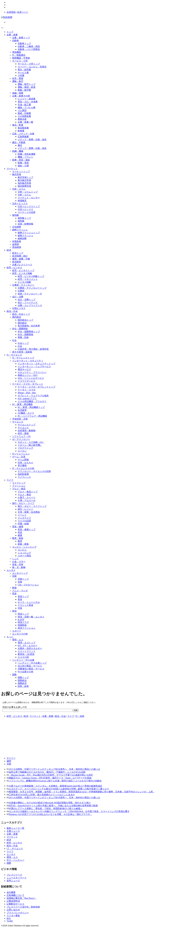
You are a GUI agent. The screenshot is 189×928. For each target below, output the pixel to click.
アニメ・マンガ (20, 590)
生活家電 (22, 410)
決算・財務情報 (25, 224)
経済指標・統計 (20, 256)
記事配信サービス (15, 904)
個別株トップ (24, 218)
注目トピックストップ (29, 206)
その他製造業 (24, 116)
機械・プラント (25, 157)
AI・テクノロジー (21, 439)
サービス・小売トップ (29, 64)
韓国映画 (22, 625)
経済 (9, 250)
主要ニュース (13, 831)
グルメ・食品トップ (28, 491)
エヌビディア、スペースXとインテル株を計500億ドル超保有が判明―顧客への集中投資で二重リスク (59, 789)
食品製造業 (23, 128)
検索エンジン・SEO (27, 375)
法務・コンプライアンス (30, 305)
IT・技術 (80, 716)
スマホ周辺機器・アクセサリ (32, 401)
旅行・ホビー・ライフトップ (32, 506)
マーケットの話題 (26, 212)
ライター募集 (13, 915)
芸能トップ (23, 579)
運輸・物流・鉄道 (26, 87)
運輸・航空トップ (26, 84)
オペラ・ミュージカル (29, 602)
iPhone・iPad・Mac (27, 393)
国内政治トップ (25, 320)
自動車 (15, 40)
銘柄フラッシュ (20, 230)
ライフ (10, 480)
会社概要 (11, 892)
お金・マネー (18, 561)
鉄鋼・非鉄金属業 (26, 154)
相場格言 (22, 200)
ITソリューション (21, 454)
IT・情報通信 (18, 55)
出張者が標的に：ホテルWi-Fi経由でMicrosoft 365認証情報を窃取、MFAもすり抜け (50, 802)
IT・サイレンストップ (23, 358)
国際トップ (23, 677)
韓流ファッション (26, 628)
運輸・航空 (17, 81)
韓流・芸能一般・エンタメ (31, 617)
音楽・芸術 (17, 564)
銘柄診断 (22, 238)
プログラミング (25, 448)
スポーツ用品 (24, 555)
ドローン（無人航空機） (30, 445)
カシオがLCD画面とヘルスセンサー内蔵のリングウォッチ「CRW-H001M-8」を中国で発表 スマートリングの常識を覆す (69, 811)
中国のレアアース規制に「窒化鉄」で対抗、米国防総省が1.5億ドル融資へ (45, 808)
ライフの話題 (24, 521)
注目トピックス (20, 203)
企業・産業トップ (21, 37)
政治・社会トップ (21, 314)
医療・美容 (23, 163)
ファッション (18, 486)
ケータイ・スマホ (26, 390)
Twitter (10, 921)
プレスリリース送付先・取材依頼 (23, 907)
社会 (14, 340)
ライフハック (24, 477)
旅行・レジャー (25, 509)
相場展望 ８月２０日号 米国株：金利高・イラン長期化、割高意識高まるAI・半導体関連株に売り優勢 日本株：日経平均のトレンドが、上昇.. (81, 792)
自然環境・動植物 (26, 430)
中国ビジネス (18, 308)
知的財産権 (23, 474)
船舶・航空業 (24, 90)
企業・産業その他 (21, 96)
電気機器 (16, 52)
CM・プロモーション (28, 585)
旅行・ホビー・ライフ (23, 503)
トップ (10, 32)
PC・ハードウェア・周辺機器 (32, 416)
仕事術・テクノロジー (23, 285)
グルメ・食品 (18, 489)
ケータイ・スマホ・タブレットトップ (36, 387)
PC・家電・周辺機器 (22, 404)
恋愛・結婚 (23, 523)
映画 (14, 588)
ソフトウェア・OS (21, 436)
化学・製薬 (17, 78)
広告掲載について (15, 895)
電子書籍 (22, 465)
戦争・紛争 (23, 686)
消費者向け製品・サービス (31, 669)
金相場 (15, 244)
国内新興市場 (24, 186)
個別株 (15, 215)
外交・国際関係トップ (29, 331)
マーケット (12, 168)
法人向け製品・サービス (30, 666)
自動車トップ (24, 43)
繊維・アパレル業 (26, 107)
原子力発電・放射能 (22, 352)
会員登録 (11, 12)
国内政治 (16, 317)
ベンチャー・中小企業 (23, 660)
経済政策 (16, 262)
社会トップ (23, 343)
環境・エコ (17, 639)
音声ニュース (13, 880)
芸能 (14, 576)
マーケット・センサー (29, 198)
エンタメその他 (20, 634)
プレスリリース (14, 875)
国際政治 (22, 680)
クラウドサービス (26, 381)
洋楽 (20, 608)
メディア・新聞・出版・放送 (32, 139)
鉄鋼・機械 (17, 151)
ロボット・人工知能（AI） (31, 442)
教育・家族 (17, 538)
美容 (20, 532)
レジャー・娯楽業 (26, 99)
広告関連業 (23, 136)
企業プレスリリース (22, 264)
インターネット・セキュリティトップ (36, 363)
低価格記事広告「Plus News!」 (22, 898)
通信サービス (24, 369)
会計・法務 (17, 296)
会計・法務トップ (26, 299)
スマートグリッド (26, 651)
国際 (14, 674)
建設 (20, 145)
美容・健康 (17, 526)
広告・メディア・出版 (23, 133)
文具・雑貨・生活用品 (29, 512)
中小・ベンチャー (15, 860)
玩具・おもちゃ (25, 462)
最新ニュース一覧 (15, 828)
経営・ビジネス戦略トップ (31, 276)
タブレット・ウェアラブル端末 (33, 395)
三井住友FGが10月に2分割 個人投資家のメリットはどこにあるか (42, 794)
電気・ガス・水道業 (28, 101)
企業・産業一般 (25, 122)
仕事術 (21, 291)
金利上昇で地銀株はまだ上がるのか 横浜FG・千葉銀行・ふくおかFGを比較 (47, 772)
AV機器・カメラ (26, 413)
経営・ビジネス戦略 (22, 273)
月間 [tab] (9, 764)
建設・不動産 (18, 142)
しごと (15, 558)
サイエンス (17, 422)
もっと (10, 637)
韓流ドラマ (23, 622)
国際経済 (22, 683)
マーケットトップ (21, 171)
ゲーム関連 (23, 459)
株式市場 (16, 174)
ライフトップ (18, 483)
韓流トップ (23, 614)
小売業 (21, 75)
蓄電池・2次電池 (26, 654)
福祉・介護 (23, 166)
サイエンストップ (26, 425)
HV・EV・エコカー (27, 645)
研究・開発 (23, 433)
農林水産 (22, 119)
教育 (20, 541)
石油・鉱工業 (24, 104)
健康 (20, 535)
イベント (22, 515)
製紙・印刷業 (24, 113)
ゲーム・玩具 (18, 457)
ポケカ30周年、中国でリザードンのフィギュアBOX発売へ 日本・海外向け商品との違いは (54, 769)
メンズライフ (24, 518)
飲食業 (21, 131)
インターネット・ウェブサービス (34, 366)
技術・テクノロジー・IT (30, 294)
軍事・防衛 (23, 337)
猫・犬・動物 (18, 567)
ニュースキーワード (17, 878)
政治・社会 (12, 311)
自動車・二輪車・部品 (29, 46)
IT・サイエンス (14, 355)
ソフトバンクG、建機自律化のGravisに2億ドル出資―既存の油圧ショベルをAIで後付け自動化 (55, 781)
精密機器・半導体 (21, 58)
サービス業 (23, 72)
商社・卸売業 (24, 69)
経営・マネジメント (28, 279)
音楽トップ (23, 596)
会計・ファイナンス (28, 302)
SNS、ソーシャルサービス (31, 378)
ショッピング (24, 553)
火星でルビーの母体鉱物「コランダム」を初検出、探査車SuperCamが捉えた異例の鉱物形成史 (55, 786)
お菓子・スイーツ (26, 497)
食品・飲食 (17, 125)
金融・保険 (17, 93)
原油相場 (16, 247)
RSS (9, 918)
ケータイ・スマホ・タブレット (27, 384)
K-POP (21, 619)
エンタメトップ (20, 573)
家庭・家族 (23, 544)
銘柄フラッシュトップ (29, 232)
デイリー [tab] (11, 758)
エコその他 (23, 657)
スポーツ (16, 631)
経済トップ (17, 253)
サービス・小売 (20, 61)
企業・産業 (12, 35)
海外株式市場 (24, 183)
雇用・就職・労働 (21, 259)
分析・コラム (18, 189)
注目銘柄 (16, 227)
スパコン (22, 451)
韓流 (14, 611)
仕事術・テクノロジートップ (32, 288)
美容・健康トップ (26, 529)
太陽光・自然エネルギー (30, 648)
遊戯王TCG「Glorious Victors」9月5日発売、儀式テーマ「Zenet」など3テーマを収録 (50, 778)
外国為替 (16, 241)
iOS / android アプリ (27, 398)
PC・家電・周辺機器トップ (31, 407)
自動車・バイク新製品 (29, 49)
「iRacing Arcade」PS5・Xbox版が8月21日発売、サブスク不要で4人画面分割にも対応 (51, 775)
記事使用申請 (13, 901)
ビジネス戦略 (24, 282)
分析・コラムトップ (28, 192)
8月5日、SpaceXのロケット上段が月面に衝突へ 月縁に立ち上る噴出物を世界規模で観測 (53, 805)
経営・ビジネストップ (23, 270)
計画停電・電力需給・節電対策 (33, 349)
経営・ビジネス (14, 267)
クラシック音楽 (25, 605)
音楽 (14, 593)
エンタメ (11, 570)
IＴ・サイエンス (15, 848)
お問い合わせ (13, 910)
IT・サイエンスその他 (23, 468)
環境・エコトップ (26, 642)
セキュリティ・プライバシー (32, 372)
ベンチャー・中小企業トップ (32, 663)
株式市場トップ (25, 177)
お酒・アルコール (26, 500)
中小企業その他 (25, 671)
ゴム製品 (22, 110)
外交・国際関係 (20, 328)
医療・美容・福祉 (21, 160)
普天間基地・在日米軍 (29, 326)
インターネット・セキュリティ (27, 361)
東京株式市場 (24, 180)
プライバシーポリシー (18, 913)
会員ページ (22, 12)
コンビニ (22, 550)
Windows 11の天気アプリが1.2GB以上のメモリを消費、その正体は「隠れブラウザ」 (50, 814)
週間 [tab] (9, 761)
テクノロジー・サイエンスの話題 (34, 471)
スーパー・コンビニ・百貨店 (32, 67)
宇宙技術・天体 (20, 419)
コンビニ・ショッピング (24, 547)
